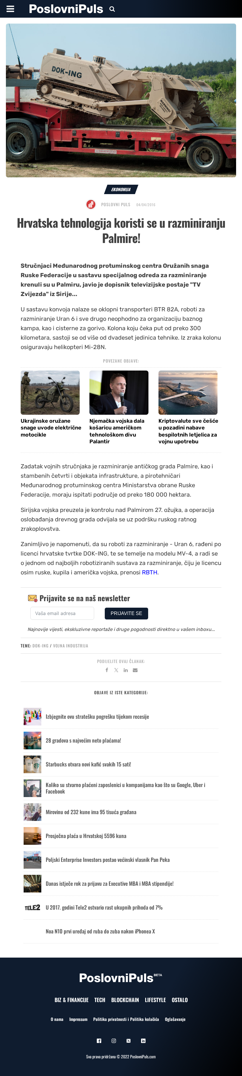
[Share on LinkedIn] (125, 671)
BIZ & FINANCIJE (72, 1000)
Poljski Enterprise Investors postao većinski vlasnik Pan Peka (108, 859)
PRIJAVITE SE (126, 613)
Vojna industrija (70, 645)
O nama (57, 1019)
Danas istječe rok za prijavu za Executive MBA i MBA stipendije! (110, 883)
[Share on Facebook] (107, 671)
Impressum (78, 1019)
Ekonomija (121, 189)
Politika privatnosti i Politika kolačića (126, 1019)
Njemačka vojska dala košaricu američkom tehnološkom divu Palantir (116, 431)
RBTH (149, 572)
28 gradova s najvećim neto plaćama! (83, 740)
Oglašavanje (175, 1019)
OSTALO (180, 1000)
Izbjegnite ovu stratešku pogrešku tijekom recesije (97, 716)
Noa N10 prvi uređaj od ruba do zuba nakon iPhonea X (100, 931)
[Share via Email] (135, 671)
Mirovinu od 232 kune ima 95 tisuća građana (91, 812)
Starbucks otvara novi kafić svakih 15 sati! (88, 764)
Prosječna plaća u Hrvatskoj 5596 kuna (86, 835)
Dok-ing (40, 645)
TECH (99, 1000)
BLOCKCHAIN (125, 1000)
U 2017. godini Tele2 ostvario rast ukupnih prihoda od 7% (104, 907)
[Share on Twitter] (116, 671)
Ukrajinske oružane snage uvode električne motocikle (51, 428)
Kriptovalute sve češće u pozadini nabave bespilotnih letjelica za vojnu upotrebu (188, 431)
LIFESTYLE (155, 1000)
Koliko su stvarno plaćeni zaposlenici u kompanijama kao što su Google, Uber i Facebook (125, 788)
